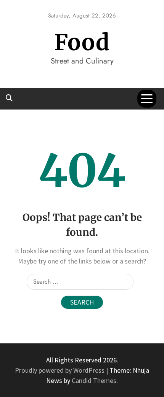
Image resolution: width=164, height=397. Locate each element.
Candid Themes (94, 380)
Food (82, 42)
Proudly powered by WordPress (60, 370)
